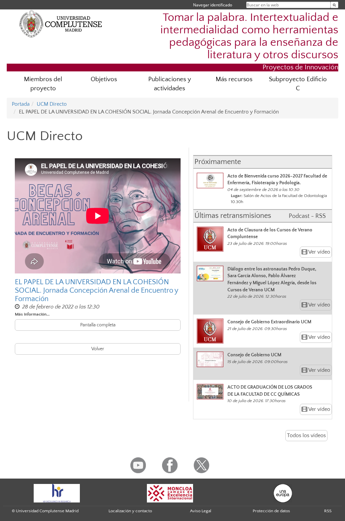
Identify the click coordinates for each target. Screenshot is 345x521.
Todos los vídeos (306, 435)
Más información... (32, 314)
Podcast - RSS (307, 216)
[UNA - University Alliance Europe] (283, 493)
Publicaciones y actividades (169, 84)
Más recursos (234, 79)
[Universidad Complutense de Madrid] (61, 24)
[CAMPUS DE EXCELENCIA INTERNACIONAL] (170, 493)
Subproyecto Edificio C (298, 84)
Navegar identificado (212, 5)
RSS (328, 511)
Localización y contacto (130, 511)
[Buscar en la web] (334, 5)
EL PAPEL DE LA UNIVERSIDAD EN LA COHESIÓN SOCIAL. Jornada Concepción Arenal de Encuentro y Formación (96, 290)
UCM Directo (52, 104)
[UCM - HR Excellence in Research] (57, 493)
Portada (21, 104)
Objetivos (104, 79)
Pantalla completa (98, 325)
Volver (97, 349)
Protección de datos (271, 511)
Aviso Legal (200, 511)
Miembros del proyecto (43, 84)
